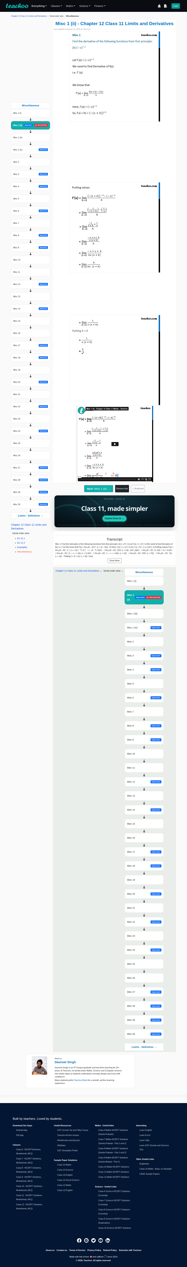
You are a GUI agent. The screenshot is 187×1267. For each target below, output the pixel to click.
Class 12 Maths (64, 1185)
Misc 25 (16, 443)
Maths (69, 6)
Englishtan (144, 1164)
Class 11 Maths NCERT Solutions (113, 1172)
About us (50, 1250)
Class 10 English (65, 1175)
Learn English (145, 1130)
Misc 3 (30, 174)
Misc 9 (30, 247)
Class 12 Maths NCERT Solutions (113, 1177)
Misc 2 (16, 162)
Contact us (62, 1250)
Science (83, 6)
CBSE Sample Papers (149, 1174)
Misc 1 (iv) (30, 150)
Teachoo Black (80, 1080)
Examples (22, 547)
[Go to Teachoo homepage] (17, 6)
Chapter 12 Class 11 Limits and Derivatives (29, 16)
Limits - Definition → (30, 515)
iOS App (20, 1135)
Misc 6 (30, 211)
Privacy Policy (94, 1250)
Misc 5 (16, 199)
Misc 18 (30, 358)
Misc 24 (30, 431)
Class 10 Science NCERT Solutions (114, 1228)
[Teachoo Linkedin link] (107, 1240)
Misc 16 (16, 333)
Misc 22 (30, 406)
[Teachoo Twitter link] (93, 1240)
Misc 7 (16, 223)
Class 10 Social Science (68, 1180)
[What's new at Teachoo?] (159, 6)
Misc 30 (30, 504)
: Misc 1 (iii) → (98, 488)
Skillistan (61, 1145)
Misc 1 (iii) (17, 137)
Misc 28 (30, 480)
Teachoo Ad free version (68, 1135)
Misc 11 (16, 272)
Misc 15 (16, 321)
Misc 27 (30, 468)
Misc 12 (30, 284)
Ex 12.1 (21, 538)
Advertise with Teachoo (130, 1250)
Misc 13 (16, 296)
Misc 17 (30, 345)
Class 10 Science (65, 1170)
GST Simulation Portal (67, 1150)
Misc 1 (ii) (30, 125)
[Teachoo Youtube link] (100, 1240)
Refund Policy (110, 1250)
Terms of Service (77, 1250)
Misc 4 (30, 186)
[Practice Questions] (165, 6)
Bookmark (138, 489)
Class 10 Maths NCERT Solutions (113, 1167)
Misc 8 (30, 235)
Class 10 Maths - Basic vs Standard (155, 1169)
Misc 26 (16, 455)
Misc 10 (16, 260)
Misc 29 (30, 492)
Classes (55, 6)
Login (175, 6)
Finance (98, 6)
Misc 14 (30, 309)
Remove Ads (122, 489)
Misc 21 (16, 394)
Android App (21, 1130)
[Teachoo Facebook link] (79, 1240)
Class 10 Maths (64, 1165)
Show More (114, 560)
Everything (38, 6)
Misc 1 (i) (17, 113)
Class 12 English (65, 1190)
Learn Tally (144, 1140)
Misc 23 (16, 419)
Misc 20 (30, 382)
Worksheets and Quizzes (68, 1140)
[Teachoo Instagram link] (86, 1240)
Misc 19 (16, 370)
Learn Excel (144, 1135)
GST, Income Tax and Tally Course (72, 1130)
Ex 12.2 (21, 543)
